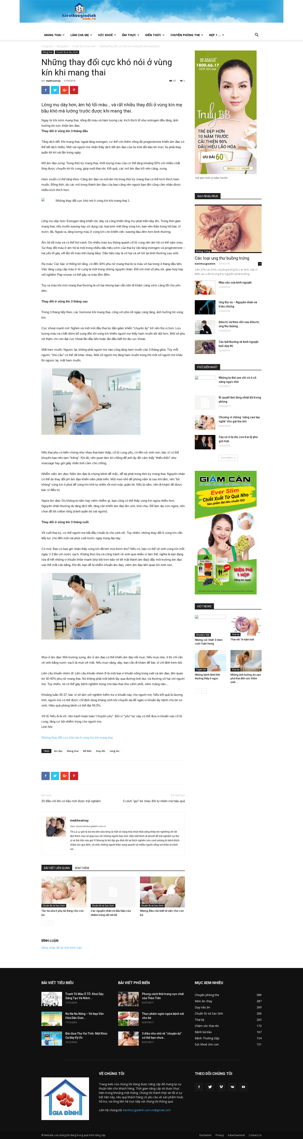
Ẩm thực (129, 35)
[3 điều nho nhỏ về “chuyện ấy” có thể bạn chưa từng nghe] (128, 1038)
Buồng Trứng (203, 251)
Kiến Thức (153, 35)
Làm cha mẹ (79, 35)
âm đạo (58, 750)
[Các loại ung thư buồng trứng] (228, 229)
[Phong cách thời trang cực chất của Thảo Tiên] (128, 999)
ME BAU (87, 750)
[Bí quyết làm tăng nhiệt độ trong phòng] (205, 402)
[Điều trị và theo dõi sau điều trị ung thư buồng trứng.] (205, 327)
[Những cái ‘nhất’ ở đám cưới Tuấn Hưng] (210, 626)
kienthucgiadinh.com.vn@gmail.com (147, 1110)
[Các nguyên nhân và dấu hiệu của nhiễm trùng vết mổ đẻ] (113, 892)
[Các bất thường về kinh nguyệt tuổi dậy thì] (205, 347)
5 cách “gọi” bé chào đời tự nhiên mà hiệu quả (154, 801)
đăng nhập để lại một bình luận (61, 947)
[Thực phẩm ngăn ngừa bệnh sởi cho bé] (128, 1019)
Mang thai (52, 35)
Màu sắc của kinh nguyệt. (235, 282)
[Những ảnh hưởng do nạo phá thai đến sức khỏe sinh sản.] (246, 660)
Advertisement (236, 1135)
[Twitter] (210, 1087)
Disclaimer (205, 1135)
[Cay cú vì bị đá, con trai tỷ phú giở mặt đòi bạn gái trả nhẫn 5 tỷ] (205, 442)
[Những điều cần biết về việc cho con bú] (162, 892)
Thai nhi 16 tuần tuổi (242, 639)
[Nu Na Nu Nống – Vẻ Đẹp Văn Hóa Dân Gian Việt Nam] (51, 1019)
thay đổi (100, 750)
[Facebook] (199, 1087)
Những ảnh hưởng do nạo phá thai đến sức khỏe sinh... (245, 678)
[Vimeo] (221, 1087)
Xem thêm (227, 457)
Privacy (220, 1135)
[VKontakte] (232, 1087)
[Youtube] (243, 1087)
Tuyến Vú (201, 669)
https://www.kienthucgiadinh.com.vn (88, 826)
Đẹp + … (215, 35)
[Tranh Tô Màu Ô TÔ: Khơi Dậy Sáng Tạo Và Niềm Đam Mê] (51, 999)
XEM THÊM (82, 868)
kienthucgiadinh (205, 263)
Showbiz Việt (203, 634)
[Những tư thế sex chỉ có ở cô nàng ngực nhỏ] (205, 383)
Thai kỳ (235, 634)
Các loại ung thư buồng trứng (222, 258)
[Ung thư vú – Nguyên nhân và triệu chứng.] (205, 307)
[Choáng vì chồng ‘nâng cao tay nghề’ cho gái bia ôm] (205, 422)
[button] (257, 35)
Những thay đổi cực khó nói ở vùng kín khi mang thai (77, 737)
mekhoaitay (53, 80)
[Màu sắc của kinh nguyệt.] (205, 287)
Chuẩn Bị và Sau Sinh (84, 46)
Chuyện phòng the (185, 35)
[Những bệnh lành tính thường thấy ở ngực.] (210, 660)
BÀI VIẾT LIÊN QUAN (57, 868)
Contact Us (255, 1135)
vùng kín (114, 750)
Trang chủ (47, 46)
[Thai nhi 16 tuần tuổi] (246, 625)
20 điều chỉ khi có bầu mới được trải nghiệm (71, 801)
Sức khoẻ (105, 35)
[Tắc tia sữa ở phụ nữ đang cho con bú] (63, 892)
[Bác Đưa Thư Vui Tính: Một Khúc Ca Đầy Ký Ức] (51, 1038)
